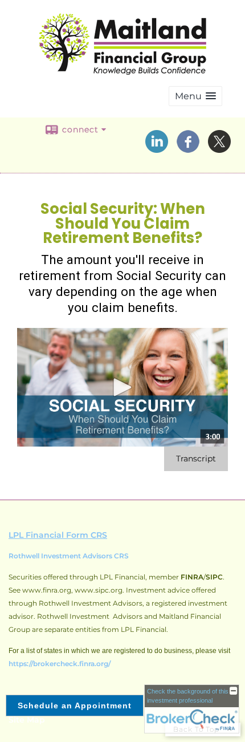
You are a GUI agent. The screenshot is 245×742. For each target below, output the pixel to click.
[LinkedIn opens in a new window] (156, 149)
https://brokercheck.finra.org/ (60, 663)
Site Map (27, 720)
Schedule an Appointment (75, 705)
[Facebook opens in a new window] (188, 149)
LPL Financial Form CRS (58, 535)
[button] (195, 96)
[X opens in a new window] (219, 149)
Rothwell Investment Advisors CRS (69, 556)
